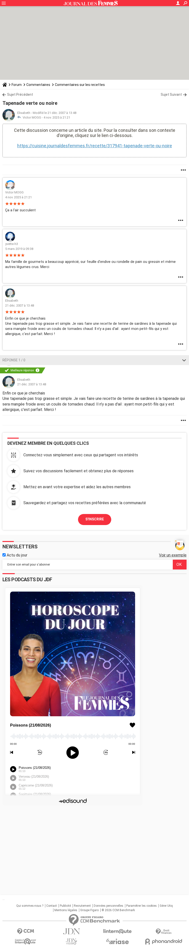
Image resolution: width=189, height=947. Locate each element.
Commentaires (38, 85)
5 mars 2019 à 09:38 (19, 249)
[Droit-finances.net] (164, 932)
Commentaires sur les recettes (80, 85)
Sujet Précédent (20, 94)
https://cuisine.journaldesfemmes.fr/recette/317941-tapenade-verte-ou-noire (94, 145)
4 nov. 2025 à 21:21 (57, 117)
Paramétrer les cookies (141, 905)
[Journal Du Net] (71, 931)
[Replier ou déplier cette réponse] (184, 360)
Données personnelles (108, 905)
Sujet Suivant (171, 94)
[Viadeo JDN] (71, 941)
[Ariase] (117, 941)
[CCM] (25, 931)
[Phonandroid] (164, 941)
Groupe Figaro (89, 910)
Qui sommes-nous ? (29, 905)
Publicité (65, 905)
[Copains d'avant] (25, 941)
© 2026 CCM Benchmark (118, 910)
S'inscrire (94, 519)
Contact (51, 905)
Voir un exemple (173, 555)
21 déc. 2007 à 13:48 (19, 305)
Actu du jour (16, 555)
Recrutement (82, 905)
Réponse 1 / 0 (13, 360)
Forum (17, 85)
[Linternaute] (117, 931)
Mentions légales (65, 910)
